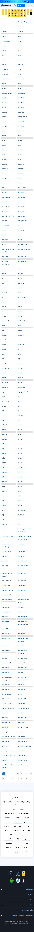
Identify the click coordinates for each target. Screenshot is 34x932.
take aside (21, 713)
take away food (22, 718)
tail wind (20, 434)
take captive (5, 732)
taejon (20, 326)
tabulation (5, 169)
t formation (5, 32)
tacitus (4, 235)
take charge (5, 741)
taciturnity (21, 230)
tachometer (21, 197)
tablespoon (5, 126)
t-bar (19, 36)
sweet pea (7, 822)
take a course (22, 573)
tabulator (20, 169)
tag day (4, 363)
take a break (22, 556)
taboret (4, 145)
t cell (19, 27)
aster (22, 809)
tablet (3, 131)
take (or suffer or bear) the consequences (25, 537)
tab (3, 60)
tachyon (4, 221)
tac (3, 173)
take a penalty (6, 634)
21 (21, 779)
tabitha (4, 84)
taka (19, 524)
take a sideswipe (7, 663)
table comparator (7, 93)
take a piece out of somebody (23, 639)
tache (3, 188)
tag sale (20, 368)
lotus (28, 826)
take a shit (5, 658)
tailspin (20, 486)
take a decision (22, 581)
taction (20, 302)
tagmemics (21, 387)
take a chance (22, 561)
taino (19, 496)
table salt (4, 102)
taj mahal (21, 515)
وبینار (25, 852)
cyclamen (17, 818)
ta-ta (19, 55)
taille (3, 458)
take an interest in (7, 703)
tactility (4, 302)
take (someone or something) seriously (8, 545)
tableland (21, 121)
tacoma (4, 274)
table (19, 88)
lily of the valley (24, 813)
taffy (19, 349)
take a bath (21, 544)
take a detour (22, 585)
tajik (3, 519)
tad (3, 311)
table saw (21, 102)
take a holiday (22, 617)
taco (19, 269)
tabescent (21, 79)
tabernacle (5, 74)
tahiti (19, 401)
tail (19, 420)
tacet (3, 183)
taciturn (4, 230)
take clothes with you (24, 746)
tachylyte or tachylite (8, 216)
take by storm (6, 727)
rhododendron (17, 826)
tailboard (20, 439)
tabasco (20, 65)
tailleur (4, 463)
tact (3, 278)
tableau (4, 117)
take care (21, 732)
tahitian (4, 406)
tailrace (4, 486)
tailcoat (4, 444)
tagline (20, 382)
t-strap (4, 50)
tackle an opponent (24, 249)
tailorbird (20, 472)
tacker (20, 240)
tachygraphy (22, 211)
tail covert (21, 425)
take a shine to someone (22, 652)
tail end (4, 430)
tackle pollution (22, 257)
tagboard (20, 378)
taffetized (21, 344)
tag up (4, 373)
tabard (4, 65)
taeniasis (21, 335)
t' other (4, 36)
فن (26, 839)
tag (19, 359)
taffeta (4, 344)
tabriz (19, 154)
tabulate (4, 164)
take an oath (22, 703)
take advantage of (7, 694)
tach (19, 183)
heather (6, 826)
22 (26, 779)
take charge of (22, 741)
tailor (3, 467)
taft (3, 359)
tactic (3, 288)
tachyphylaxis (22, 221)
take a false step (7, 600)
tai (18, 411)
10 (12, 779)
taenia (20, 330)
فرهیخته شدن (21, 835)
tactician (4, 292)
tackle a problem (23, 244)
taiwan (4, 510)
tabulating (21, 164)
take (3, 529)
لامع (27, 843)
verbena (17, 822)
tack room (5, 240)
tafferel (20, 340)
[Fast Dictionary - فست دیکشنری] (6, 5)
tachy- (20, 202)
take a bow (5, 556)
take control (21, 751)
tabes (19, 74)
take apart (5, 713)
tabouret (20, 150)
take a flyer (21, 607)
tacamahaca (6, 178)
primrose (27, 822)
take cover (5, 760)
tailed (19, 444)
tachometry (5, 202)
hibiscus (7, 818)
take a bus (5, 561)
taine (3, 496)
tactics (20, 292)
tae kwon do (5, 321)
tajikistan (4, 524)
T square (20, 32)
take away (5, 718)
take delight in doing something (8, 766)
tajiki (19, 519)
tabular (20, 159)
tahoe (19, 406)
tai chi (4, 415)
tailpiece (4, 482)
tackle (4, 244)
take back (21, 722)
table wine (5, 112)
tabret (3, 154)
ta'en (3, 55)
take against (5, 699)
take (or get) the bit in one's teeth (24, 530)
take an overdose (23, 708)
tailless (20, 458)
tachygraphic (6, 211)
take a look (21, 629)
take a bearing (6, 551)
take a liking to (6, 629)
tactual (20, 307)
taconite (20, 274)
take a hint (5, 617)
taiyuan (4, 515)
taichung (20, 415)
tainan (20, 491)
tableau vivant (22, 117)
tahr (3, 411)
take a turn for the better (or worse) (23, 678)
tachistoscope (6, 197)
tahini (19, 396)
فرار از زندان (26, 830)
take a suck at (22, 668)
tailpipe (20, 482)
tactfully (4, 283)
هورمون (17, 852)
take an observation (8, 708)
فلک (18, 839)
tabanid (20, 60)
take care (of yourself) (8, 737)
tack (19, 235)
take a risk (21, 646)
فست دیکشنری (12, 921)
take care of (21, 737)
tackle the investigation (6, 262)
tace (19, 178)
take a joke (5, 621)
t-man (3, 46)
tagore (4, 392)
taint (3, 500)
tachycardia (5, 206)
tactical (20, 288)
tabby (19, 69)
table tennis (21, 107)
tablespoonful (22, 126)
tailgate (4, 453)
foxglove (13, 809)
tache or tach (22, 188)
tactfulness (21, 283)
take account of (6, 689)
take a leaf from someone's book (23, 622)
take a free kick (6, 612)
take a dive (21, 595)
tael (3, 330)
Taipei (4, 505)
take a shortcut (22, 658)
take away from (6, 722)
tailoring (20, 477)
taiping (20, 505)
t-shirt (19, 46)
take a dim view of (7, 590)
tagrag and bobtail (23, 392)
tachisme (21, 192)
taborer (20, 140)
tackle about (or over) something (8, 250)
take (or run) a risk (7, 536)
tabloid (4, 136)
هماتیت (8, 852)
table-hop (21, 112)
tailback (4, 439)
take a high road (23, 612)
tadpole (4, 316)
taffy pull (4, 354)
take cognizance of (8, 751)
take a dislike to (7, 595)
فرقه (11, 835)
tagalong (4, 378)
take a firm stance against (23, 601)
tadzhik (20, 316)
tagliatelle (5, 382)
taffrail (4, 349)
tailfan (20, 448)
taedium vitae (22, 321)
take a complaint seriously (7, 574)
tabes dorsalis (6, 79)
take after (21, 694)
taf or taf (4, 340)
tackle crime (5, 257)
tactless (4, 307)
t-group (20, 41)
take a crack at (6, 581)
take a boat (21, 551)
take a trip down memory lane (7, 678)
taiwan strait (21, 510)
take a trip (21, 672)
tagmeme (5, 387)
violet (6, 830)
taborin (20, 145)
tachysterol (5, 225)
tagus (3, 396)
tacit (19, 225)
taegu (3, 326)
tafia (19, 354)
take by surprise (23, 727)
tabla (19, 84)
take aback (21, 685)
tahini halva (5, 401)
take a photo (22, 634)
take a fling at (6, 607)
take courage (22, 755)
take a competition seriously (23, 567)
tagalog (20, 373)
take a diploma (22, 590)
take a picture (6, 638)
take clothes (5, 746)
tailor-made (5, 472)
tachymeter (21, 216)
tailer (3, 448)
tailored (4, 477)
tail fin (20, 430)
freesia (27, 818)
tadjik (19, 311)
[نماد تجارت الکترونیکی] (18, 873)
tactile (4, 297)
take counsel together (8, 755)
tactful (20, 278)
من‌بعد (17, 847)
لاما (18, 843)
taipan (20, 500)
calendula (16, 830)
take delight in (22, 760)
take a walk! (5, 685)
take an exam (22, 699)
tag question (6, 368)
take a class (5, 566)
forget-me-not (9, 813)
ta (18, 50)
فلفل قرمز (8, 839)
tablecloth (5, 121)
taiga (3, 420)
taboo (19, 136)
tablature (4, 88)
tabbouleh (5, 69)
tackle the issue (23, 261)
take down (21, 765)
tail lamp (4, 434)
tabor (3, 140)
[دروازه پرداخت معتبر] (23, 873)
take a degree (6, 585)
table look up (22, 98)
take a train (5, 672)
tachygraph (21, 206)
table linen (5, 98)
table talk (4, 107)
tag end (20, 363)
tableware (21, 131)
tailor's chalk (22, 467)
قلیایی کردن (8, 843)
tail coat (4, 425)
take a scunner (6, 651)
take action (21, 689)
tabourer (4, 150)
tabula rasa (5, 159)
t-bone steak (6, 41)
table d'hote (21, 93)
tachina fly (5, 192)
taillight (20, 463)
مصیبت (8, 847)
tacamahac (21, 173)
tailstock (4, 491)
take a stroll (21, 663)
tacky (3, 269)
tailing (20, 453)
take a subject (6, 668)
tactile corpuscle (23, 297)
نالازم (25, 847)
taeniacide (5, 335)
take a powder (6, 646)
